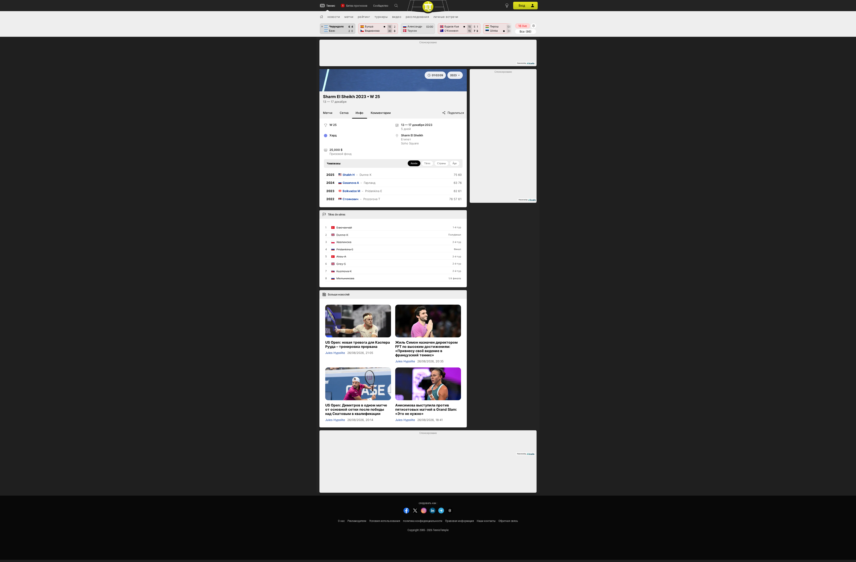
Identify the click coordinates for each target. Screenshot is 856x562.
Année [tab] (414, 163)
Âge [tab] (455, 163)
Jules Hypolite (335, 353)
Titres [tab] (427, 163)
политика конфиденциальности (422, 521)
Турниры (381, 16)
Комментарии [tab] (381, 113)
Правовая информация (459, 521)
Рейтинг (364, 16)
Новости (333, 16)
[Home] (321, 16)
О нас (341, 521)
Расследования (417, 16)
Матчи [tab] (327, 113)
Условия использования (384, 521)
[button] (396, 5)
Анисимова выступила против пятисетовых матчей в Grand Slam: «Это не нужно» (426, 409)
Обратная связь (508, 521)
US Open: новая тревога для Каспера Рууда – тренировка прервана (357, 344)
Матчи (349, 16)
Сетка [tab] (344, 113)
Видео (396, 16)
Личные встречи (445, 16)
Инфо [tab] (359, 113)
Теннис (330, 5)
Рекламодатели (357, 521)
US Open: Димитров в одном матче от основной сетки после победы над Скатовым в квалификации (356, 409)
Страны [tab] (441, 163)
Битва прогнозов (356, 5)
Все (525, 31)
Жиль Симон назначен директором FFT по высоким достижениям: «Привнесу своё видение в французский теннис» (426, 348)
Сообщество (380, 5)
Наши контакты (486, 521)
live (522, 26)
